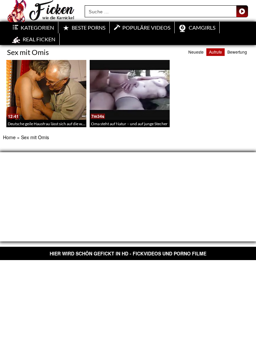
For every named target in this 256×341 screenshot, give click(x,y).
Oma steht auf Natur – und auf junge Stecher (129, 123)
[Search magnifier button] (242, 11)
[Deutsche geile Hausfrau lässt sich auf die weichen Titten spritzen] (46, 90)
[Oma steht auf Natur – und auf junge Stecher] (130, 90)
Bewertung (237, 52)
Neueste (196, 52)
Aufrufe (215, 52)
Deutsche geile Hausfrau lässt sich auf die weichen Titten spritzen (64, 123)
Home (9, 137)
